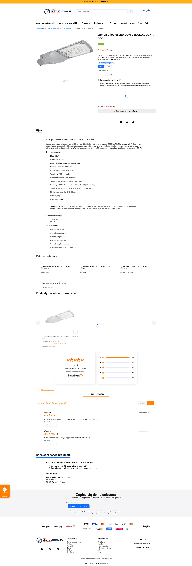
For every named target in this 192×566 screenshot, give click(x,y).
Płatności (70, 546)
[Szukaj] (130, 11)
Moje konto (101, 542)
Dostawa (69, 544)
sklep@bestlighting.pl (142, 544)
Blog (99, 552)
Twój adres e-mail (72, 503)
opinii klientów (75, 369)
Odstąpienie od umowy (74, 542)
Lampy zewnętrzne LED (54, 28)
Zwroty (69, 548)
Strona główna (40, 28)
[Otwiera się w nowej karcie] (120, 121)
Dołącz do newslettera (78, 506)
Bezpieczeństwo (103, 546)
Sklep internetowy (95, 563)
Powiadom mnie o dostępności (128, 111)
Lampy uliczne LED (68, 28)
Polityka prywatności (104, 548)
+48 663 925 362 (142, 548)
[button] (39, 390)
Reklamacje (70, 550)
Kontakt (100, 544)
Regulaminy (70, 552)
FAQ (99, 550)
